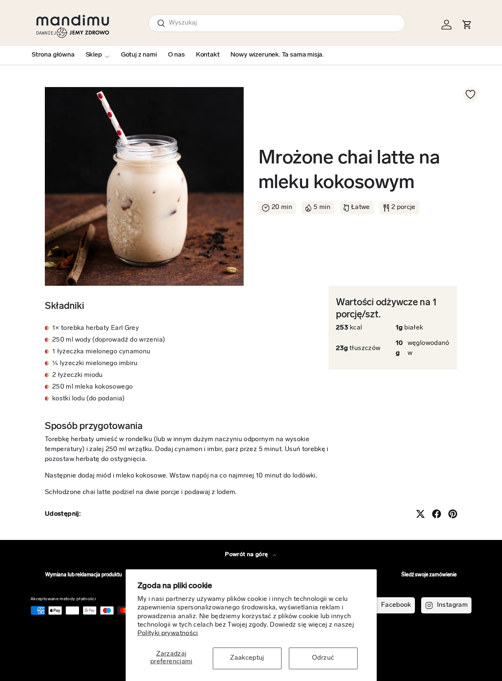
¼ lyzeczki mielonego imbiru (95, 363)
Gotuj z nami (139, 55)
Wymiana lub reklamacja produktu (83, 575)
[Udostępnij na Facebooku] (437, 514)
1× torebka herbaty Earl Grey (95, 328)
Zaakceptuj (247, 658)
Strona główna (53, 55)
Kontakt (208, 55)
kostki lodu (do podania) (88, 399)
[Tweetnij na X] (420, 514)
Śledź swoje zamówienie (429, 575)
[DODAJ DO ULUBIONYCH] (470, 94)
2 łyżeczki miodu (77, 375)
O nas (176, 55)
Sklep (94, 55)
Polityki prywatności (167, 633)
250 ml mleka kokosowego (92, 387)
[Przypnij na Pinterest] (453, 514)
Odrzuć (323, 658)
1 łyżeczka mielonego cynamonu (101, 352)
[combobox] (277, 23)
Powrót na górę (247, 555)
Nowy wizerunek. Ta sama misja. (277, 55)
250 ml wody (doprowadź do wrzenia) (108, 340)
